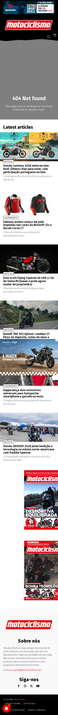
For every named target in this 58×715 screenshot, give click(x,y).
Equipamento (10, 218)
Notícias (8, 162)
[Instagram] (25, 686)
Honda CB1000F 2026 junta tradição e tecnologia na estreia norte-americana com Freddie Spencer (28, 449)
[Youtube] (38, 686)
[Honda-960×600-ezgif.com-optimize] (29, 374)
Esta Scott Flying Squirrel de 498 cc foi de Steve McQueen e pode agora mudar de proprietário (28, 281)
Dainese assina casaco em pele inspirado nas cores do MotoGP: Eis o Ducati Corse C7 (27, 225)
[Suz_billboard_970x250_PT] (29, 13)
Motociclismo (20, 699)
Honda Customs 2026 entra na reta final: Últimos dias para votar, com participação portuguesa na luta (26, 169)
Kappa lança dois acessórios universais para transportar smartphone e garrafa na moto (23, 393)
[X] (31, 686)
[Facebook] (18, 686)
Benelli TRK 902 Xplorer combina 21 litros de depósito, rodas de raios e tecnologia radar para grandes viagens (28, 337)
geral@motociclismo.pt (27, 669)
